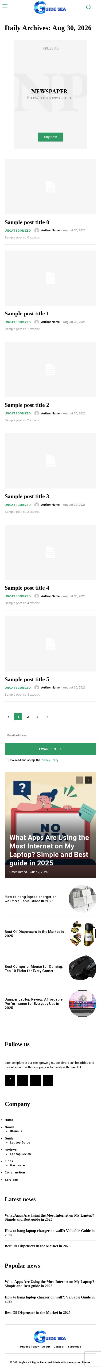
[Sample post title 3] (50, 460)
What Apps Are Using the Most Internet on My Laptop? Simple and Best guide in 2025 (49, 850)
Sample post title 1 (27, 313)
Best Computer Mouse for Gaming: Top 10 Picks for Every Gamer (34, 968)
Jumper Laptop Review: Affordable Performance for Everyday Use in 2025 (33, 1003)
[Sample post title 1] (50, 278)
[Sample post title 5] (50, 644)
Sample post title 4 (27, 588)
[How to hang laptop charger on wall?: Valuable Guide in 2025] (82, 899)
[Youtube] (48, 1080)
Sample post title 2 (27, 405)
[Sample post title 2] (50, 369)
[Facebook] (10, 1080)
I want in (47, 749)
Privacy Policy (49, 760)
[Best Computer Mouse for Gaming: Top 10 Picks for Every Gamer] (82, 968)
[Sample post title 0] (50, 186)
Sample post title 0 (27, 222)
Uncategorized (18, 230)
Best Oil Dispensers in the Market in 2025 (37, 1246)
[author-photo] (37, 230)
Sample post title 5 (27, 679)
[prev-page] (79, 780)
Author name (50, 230)
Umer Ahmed (18, 872)
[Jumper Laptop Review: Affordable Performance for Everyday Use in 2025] (82, 1003)
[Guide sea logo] (50, 7)
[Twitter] (35, 1080)
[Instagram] (22, 1080)
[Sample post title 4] (50, 552)
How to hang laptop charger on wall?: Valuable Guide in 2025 (31, 899)
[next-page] (88, 780)
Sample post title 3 (27, 496)
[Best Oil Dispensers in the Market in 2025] (82, 933)
